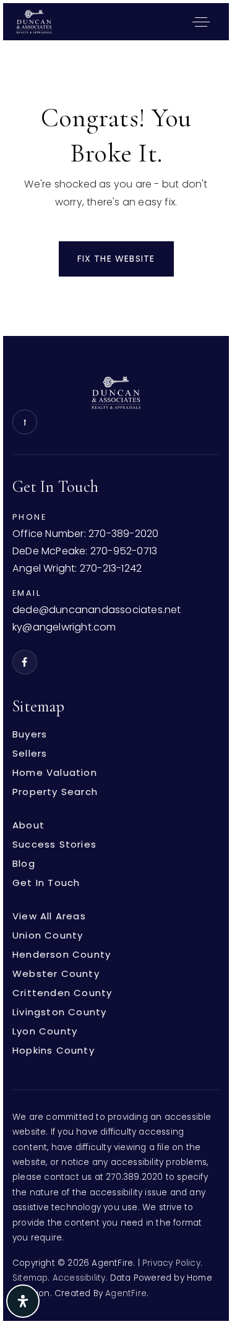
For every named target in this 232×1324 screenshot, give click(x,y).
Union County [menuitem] (47, 935)
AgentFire (126, 1293)
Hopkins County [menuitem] (53, 1050)
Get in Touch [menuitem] (46, 882)
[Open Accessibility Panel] (23, 1301)
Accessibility (79, 1278)
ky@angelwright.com (64, 627)
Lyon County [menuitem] (44, 1031)
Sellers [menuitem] (29, 753)
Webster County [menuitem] (56, 973)
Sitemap (30, 1278)
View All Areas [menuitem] (49, 915)
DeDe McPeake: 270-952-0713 (84, 551)
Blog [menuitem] (23, 863)
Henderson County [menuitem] (61, 954)
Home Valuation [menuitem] (54, 772)
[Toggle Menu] (201, 21)
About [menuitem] (28, 825)
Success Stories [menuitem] (54, 844)
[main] (116, 188)
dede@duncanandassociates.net (96, 610)
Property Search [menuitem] (55, 791)
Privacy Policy (171, 1263)
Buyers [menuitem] (29, 734)
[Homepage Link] (34, 21)
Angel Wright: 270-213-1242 (77, 569)
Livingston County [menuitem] (59, 1011)
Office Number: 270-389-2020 (85, 534)
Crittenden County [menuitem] (62, 992)
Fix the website (116, 258)
